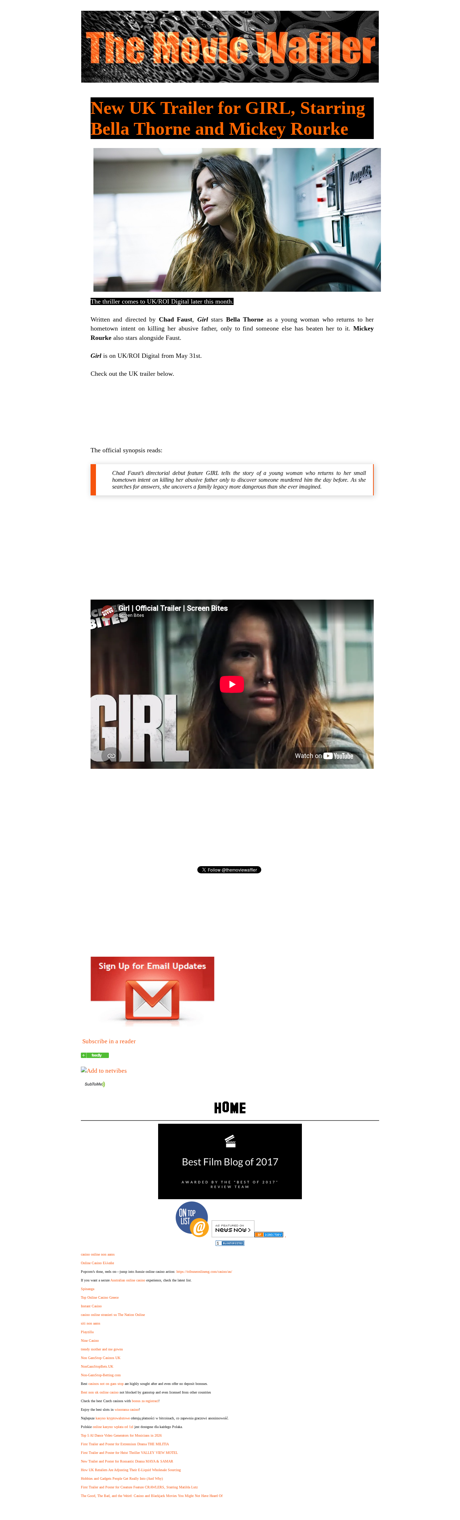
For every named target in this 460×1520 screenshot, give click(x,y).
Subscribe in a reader (109, 1041)
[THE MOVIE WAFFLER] (95, 1056)
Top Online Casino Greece (100, 1297)
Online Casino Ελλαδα (97, 1263)
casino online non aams (98, 1254)
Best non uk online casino (100, 1392)
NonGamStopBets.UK (97, 1366)
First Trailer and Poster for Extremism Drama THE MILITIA (125, 1444)
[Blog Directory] (268, 1235)
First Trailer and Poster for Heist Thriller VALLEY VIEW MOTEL (129, 1453)
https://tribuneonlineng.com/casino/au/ (204, 1272)
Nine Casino (90, 1341)
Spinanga (87, 1289)
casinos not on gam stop (106, 1384)
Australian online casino (127, 1280)
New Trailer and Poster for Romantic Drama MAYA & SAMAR (127, 1461)
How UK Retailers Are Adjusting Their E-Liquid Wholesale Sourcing (131, 1470)
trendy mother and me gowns (102, 1349)
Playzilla (87, 1332)
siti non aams (90, 1323)
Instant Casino (91, 1306)
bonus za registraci (145, 1401)
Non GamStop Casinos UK (100, 1358)
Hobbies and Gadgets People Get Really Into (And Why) (122, 1478)
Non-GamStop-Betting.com (101, 1375)
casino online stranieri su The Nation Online (113, 1315)
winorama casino (127, 1410)
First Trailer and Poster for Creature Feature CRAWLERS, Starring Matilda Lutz (139, 1487)
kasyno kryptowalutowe (113, 1418)
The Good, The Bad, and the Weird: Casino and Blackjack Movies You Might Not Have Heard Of (151, 1496)
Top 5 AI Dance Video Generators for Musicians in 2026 (121, 1435)
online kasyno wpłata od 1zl (113, 1427)
